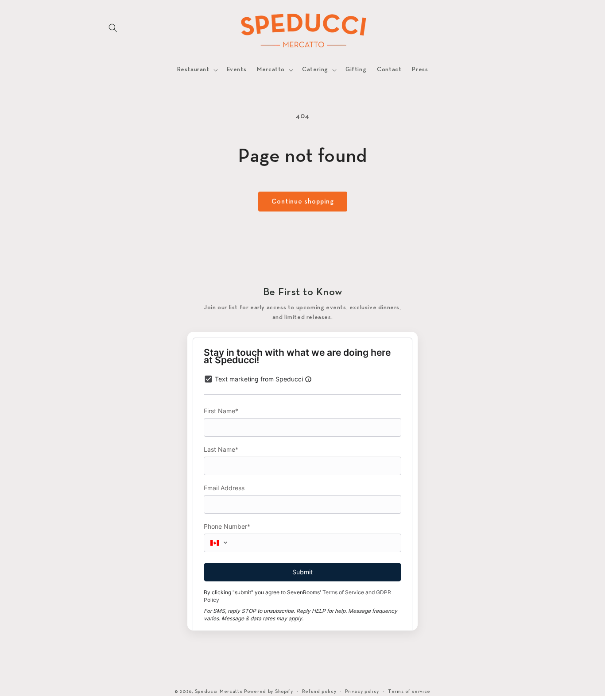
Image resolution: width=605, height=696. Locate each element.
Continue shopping (302, 202)
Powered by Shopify (268, 691)
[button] (113, 28)
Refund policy (319, 691)
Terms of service (409, 691)
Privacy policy (362, 691)
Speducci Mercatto (219, 691)
